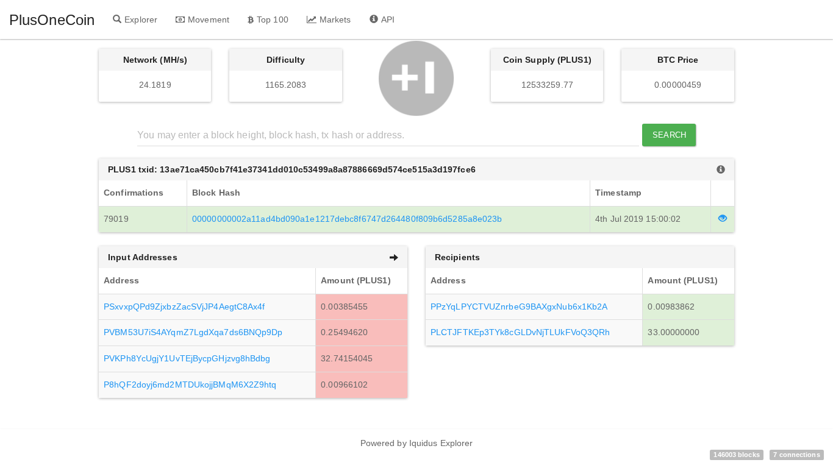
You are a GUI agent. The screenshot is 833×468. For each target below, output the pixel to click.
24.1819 (155, 85)
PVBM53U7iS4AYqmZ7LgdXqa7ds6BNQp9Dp (193, 332)
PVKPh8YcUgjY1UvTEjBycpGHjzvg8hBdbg (187, 358)
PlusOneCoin (52, 20)
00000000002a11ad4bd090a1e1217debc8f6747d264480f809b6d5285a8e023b (347, 219)
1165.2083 (286, 85)
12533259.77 (547, 85)
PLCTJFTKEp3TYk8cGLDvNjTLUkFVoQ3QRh (520, 332)
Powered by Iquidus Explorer (416, 443)
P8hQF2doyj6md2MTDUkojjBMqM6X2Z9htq (190, 384)
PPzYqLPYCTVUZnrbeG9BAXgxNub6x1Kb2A (519, 306)
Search (669, 135)
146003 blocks (736, 454)
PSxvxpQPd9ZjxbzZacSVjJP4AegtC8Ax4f (184, 306)
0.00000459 (677, 85)
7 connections (796, 454)
